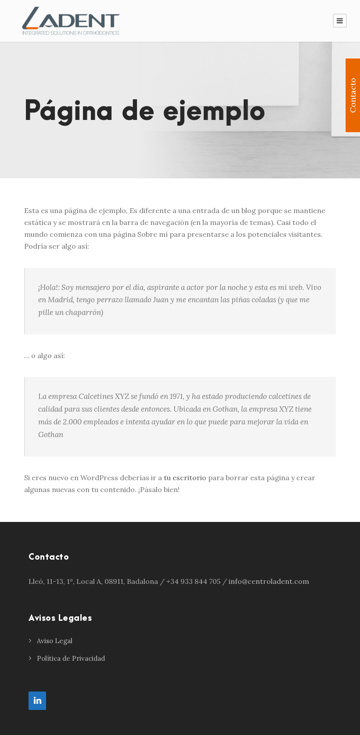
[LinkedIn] (37, 701)
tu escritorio (185, 477)
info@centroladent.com (269, 581)
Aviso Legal (54, 641)
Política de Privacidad (71, 658)
